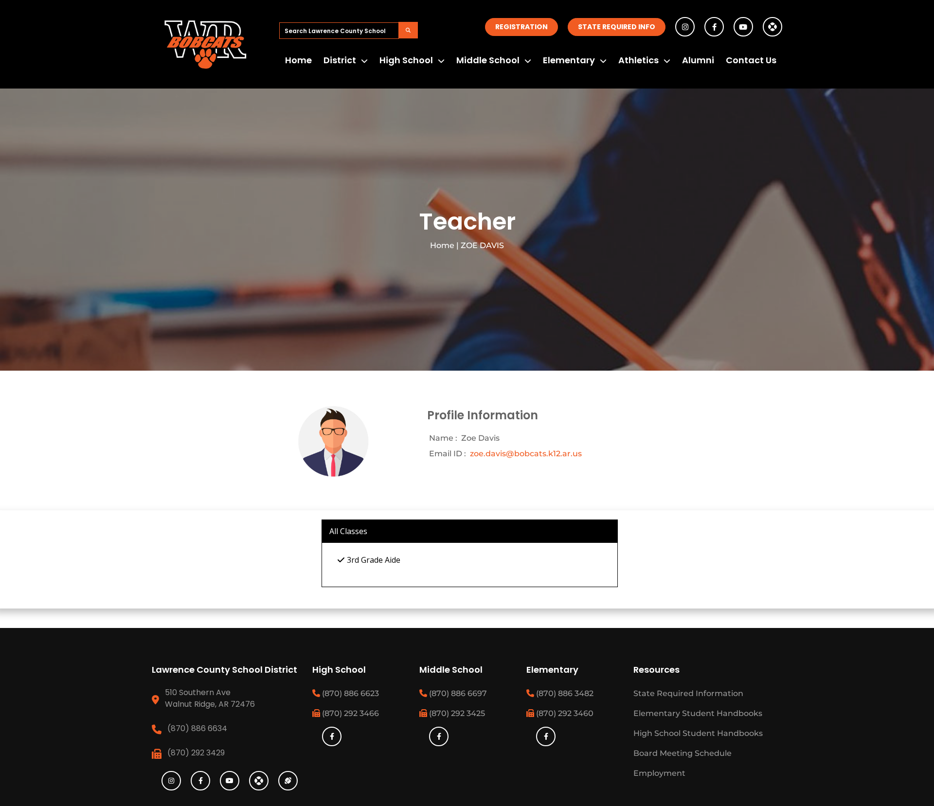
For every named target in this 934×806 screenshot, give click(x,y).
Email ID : (447, 453)
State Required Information (688, 693)
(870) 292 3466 (349, 713)
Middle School (488, 60)
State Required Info (616, 27)
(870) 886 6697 (457, 693)
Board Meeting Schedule (682, 753)
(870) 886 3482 (563, 693)
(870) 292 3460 (563, 713)
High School (406, 60)
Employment (659, 773)
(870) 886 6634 (197, 728)
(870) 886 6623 (349, 693)
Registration (521, 27)
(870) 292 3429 (196, 752)
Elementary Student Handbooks (697, 713)
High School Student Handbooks (698, 733)
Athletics (638, 60)
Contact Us (751, 60)
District (339, 60)
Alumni (698, 60)
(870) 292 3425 (456, 713)
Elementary (569, 60)
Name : (443, 438)
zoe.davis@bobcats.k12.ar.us (526, 453)
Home (298, 60)
